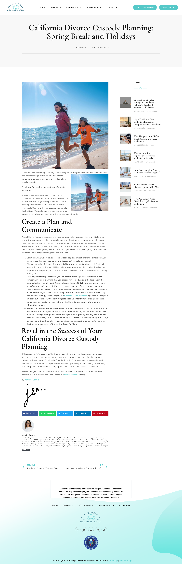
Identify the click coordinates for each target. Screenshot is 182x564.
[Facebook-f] (77, 529)
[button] (30, 413)
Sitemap (114, 560)
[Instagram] (97, 529)
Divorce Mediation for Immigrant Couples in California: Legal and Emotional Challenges (144, 103)
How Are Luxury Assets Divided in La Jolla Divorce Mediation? (146, 201)
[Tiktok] (104, 529)
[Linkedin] (84, 529)
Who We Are (72, 7)
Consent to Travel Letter (75, 296)
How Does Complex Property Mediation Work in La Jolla (147, 171)
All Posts (26, 450)
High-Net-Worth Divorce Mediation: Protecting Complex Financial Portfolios (147, 122)
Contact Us (112, 7)
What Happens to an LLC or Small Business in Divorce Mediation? (146, 139)
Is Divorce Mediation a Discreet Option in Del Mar (146, 185)
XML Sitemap (125, 560)
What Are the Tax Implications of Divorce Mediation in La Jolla (144, 156)
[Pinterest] (91, 529)
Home (42, 7)
